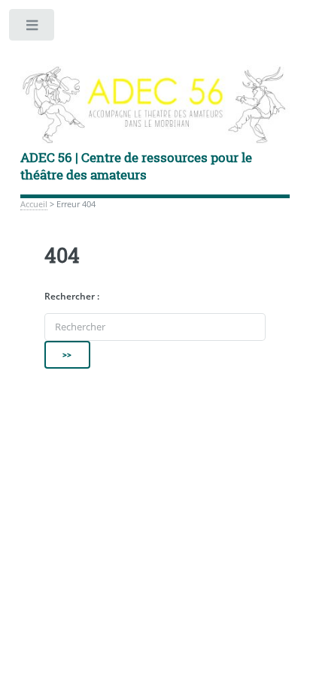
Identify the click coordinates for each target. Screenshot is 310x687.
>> (67, 354)
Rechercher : (71, 296)
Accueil (33, 204)
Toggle (32, 28)
